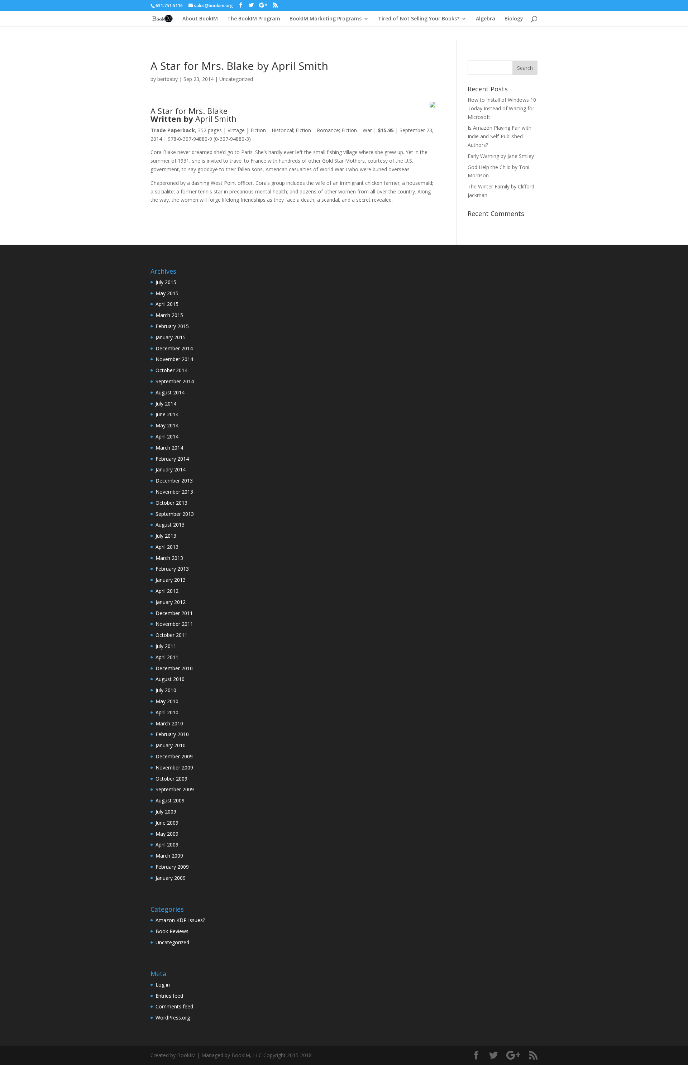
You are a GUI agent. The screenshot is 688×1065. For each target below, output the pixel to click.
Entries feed (169, 995)
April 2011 (167, 657)
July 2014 (166, 403)
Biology (514, 19)
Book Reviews (172, 931)
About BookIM (200, 19)
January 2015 (171, 337)
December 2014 (174, 348)
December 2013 (174, 480)
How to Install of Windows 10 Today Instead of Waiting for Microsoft (502, 108)
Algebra (485, 19)
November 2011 (174, 623)
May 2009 (167, 833)
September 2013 (175, 513)
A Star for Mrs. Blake (189, 110)
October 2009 (171, 778)
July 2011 (166, 646)
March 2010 (169, 723)
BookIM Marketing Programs (326, 19)
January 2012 (171, 602)
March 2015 (169, 315)
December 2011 (174, 613)
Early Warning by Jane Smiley (501, 156)
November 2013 (174, 491)
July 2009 (166, 811)
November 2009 (174, 767)
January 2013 (171, 579)
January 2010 (171, 745)
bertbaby (167, 79)
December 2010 (174, 668)
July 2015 (166, 282)
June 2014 (167, 414)
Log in (163, 984)
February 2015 (172, 326)
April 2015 (167, 304)
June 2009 (167, 822)
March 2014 (169, 447)
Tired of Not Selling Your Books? (418, 19)
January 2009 (171, 877)
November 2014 (174, 359)
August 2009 (170, 800)
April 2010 (167, 712)
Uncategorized (236, 79)
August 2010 (170, 679)
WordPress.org (173, 1017)
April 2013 (167, 546)
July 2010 (166, 690)
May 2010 (167, 701)
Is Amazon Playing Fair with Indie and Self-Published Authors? (499, 136)
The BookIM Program (253, 19)
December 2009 (174, 756)
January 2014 (171, 469)
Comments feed (174, 1006)
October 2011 (171, 635)
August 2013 (170, 524)
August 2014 (170, 392)
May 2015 (167, 293)
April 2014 (167, 436)
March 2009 (169, 855)
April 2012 (167, 590)
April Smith (215, 118)
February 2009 (172, 866)
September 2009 (175, 789)
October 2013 (171, 502)
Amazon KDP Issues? (180, 920)
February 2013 (172, 568)
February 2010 (172, 734)
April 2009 (167, 844)
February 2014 (172, 458)
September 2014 (175, 381)
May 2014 (167, 425)
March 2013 (169, 558)
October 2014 (171, 370)
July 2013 (166, 535)
